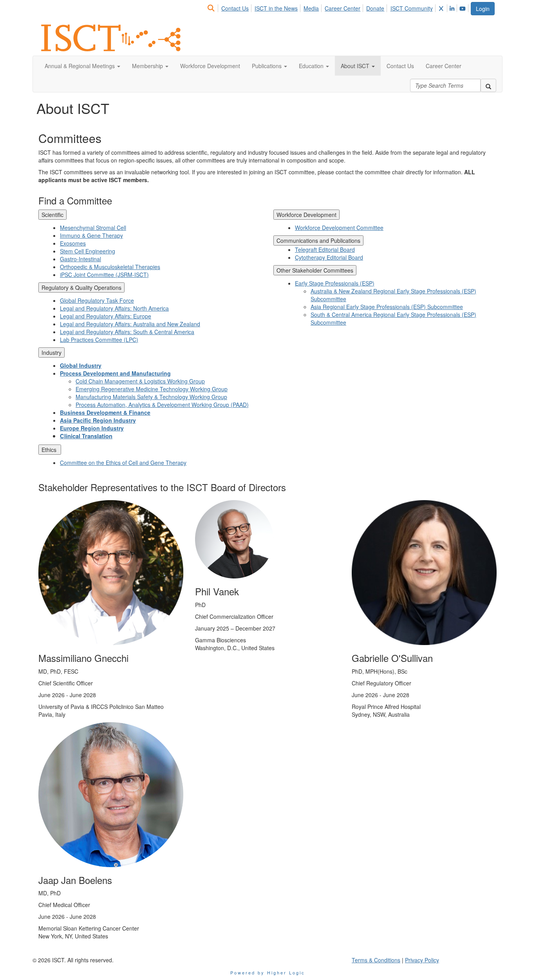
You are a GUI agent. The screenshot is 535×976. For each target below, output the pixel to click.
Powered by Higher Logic (267, 972)
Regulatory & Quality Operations (81, 287)
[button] (82, 66)
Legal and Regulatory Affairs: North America (114, 308)
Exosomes (73, 243)
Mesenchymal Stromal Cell (93, 227)
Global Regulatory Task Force (97, 300)
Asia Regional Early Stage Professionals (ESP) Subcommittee (387, 307)
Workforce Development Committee (339, 227)
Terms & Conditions (376, 960)
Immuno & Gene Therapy (91, 235)
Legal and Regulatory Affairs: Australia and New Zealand (130, 324)
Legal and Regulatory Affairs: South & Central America (127, 332)
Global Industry (80, 365)
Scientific (52, 215)
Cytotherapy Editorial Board (329, 257)
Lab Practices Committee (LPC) (99, 339)
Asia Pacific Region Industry (98, 420)
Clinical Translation (86, 436)
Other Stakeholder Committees (315, 270)
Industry (51, 352)
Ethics (50, 450)
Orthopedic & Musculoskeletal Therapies (110, 267)
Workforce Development (306, 215)
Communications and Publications (318, 240)
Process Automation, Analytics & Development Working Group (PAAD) (162, 404)
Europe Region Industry (92, 428)
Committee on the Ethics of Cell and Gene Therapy (123, 462)
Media (311, 8)
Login (483, 9)
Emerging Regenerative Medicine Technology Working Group (152, 389)
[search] (488, 85)
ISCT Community (411, 8)
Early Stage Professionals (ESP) (334, 283)
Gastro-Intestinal (80, 259)
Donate (375, 8)
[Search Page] (212, 8)
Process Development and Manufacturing (115, 373)
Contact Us (235, 8)
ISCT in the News (276, 8)
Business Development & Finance (105, 412)
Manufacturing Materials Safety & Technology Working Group (151, 397)
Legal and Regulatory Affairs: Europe (105, 316)
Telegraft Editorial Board (325, 249)
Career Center (342, 8)
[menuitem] (213, 7)
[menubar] (338, 7)
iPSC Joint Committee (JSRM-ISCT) (104, 274)
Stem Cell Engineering (87, 251)
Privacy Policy (422, 960)
